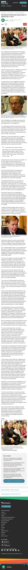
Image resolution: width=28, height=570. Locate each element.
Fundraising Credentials (7, 519)
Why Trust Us (4, 536)
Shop (2, 529)
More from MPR (5, 520)
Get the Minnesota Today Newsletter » (14, 481)
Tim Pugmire (3, 12)
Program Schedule (5, 489)
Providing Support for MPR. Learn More (10, 494)
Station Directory (15, 489)
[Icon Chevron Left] (2, 432)
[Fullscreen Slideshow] (3, 423)
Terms (2, 534)
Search (9, 5)
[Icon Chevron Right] (25, 432)
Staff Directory (4, 530)
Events (2, 515)
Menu (4, 5)
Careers (3, 512)
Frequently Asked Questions (8, 517)
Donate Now (23, 2)
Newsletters (4, 522)
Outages (3, 524)
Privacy (3, 527)
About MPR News (5, 510)
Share (25, 24)
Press (2, 525)
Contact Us (3, 514)
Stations (3, 532)
